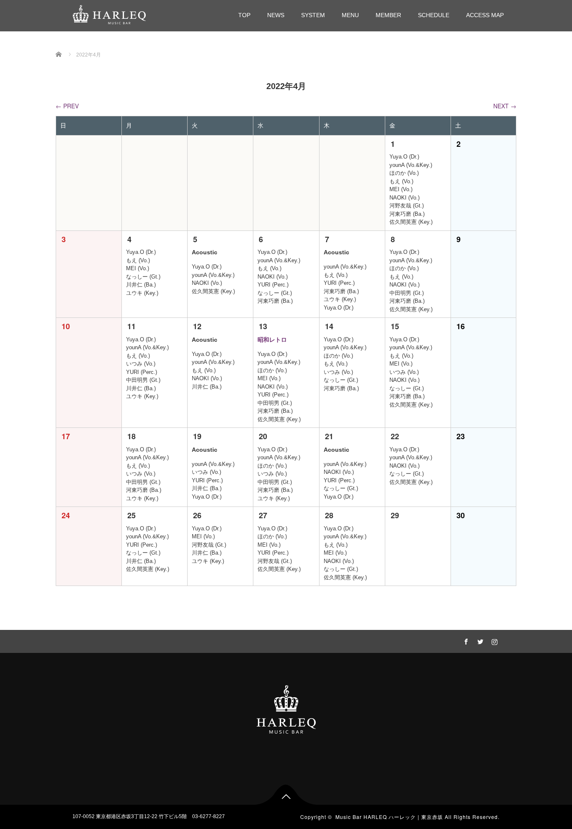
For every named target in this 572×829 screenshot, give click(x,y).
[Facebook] (465, 640)
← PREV (67, 106)
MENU (350, 15)
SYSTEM (313, 15)
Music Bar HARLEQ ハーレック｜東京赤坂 (389, 816)
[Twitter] (479, 640)
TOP (244, 15)
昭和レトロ (272, 339)
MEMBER (388, 15)
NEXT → (504, 106)
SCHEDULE (433, 15)
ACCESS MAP (485, 15)
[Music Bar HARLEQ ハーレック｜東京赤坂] (110, 14)
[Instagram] (493, 640)
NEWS (275, 15)
